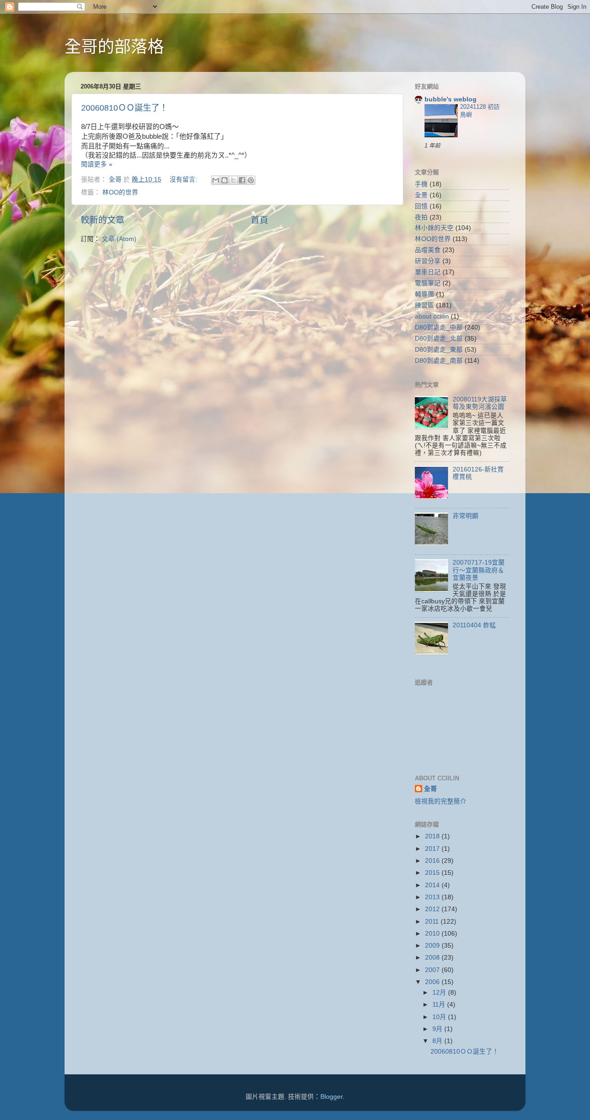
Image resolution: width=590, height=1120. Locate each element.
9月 (438, 1029)
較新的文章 (102, 220)
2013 (433, 897)
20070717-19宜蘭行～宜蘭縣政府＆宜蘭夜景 (479, 570)
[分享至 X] (233, 180)
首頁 (259, 220)
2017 (433, 848)
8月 (438, 1040)
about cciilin (432, 316)
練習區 (424, 305)
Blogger (331, 1096)
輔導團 (424, 294)
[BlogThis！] (224, 180)
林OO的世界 (120, 192)
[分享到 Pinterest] (250, 180)
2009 (433, 945)
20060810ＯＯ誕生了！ (124, 107)
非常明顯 (465, 516)
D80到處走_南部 (439, 360)
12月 (440, 992)
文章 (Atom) (119, 239)
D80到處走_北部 (439, 338)
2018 (433, 836)
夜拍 (421, 217)
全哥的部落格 (114, 46)
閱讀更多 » (96, 164)
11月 (439, 1004)
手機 (421, 184)
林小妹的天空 (434, 227)
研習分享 (428, 261)
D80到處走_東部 (439, 349)
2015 (433, 872)
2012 (433, 909)
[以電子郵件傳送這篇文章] (215, 180)
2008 (433, 957)
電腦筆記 (428, 283)
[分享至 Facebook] (242, 180)
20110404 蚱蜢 (474, 625)
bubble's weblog (451, 99)
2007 (433, 970)
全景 (421, 195)
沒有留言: (184, 179)
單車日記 (428, 272)
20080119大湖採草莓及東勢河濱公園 (480, 403)
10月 (440, 1017)
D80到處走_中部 (439, 327)
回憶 (421, 206)
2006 (433, 982)
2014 (433, 885)
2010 (433, 933)
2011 (433, 921)
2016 (433, 860)
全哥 (430, 788)
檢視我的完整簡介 (440, 801)
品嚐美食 (428, 250)
